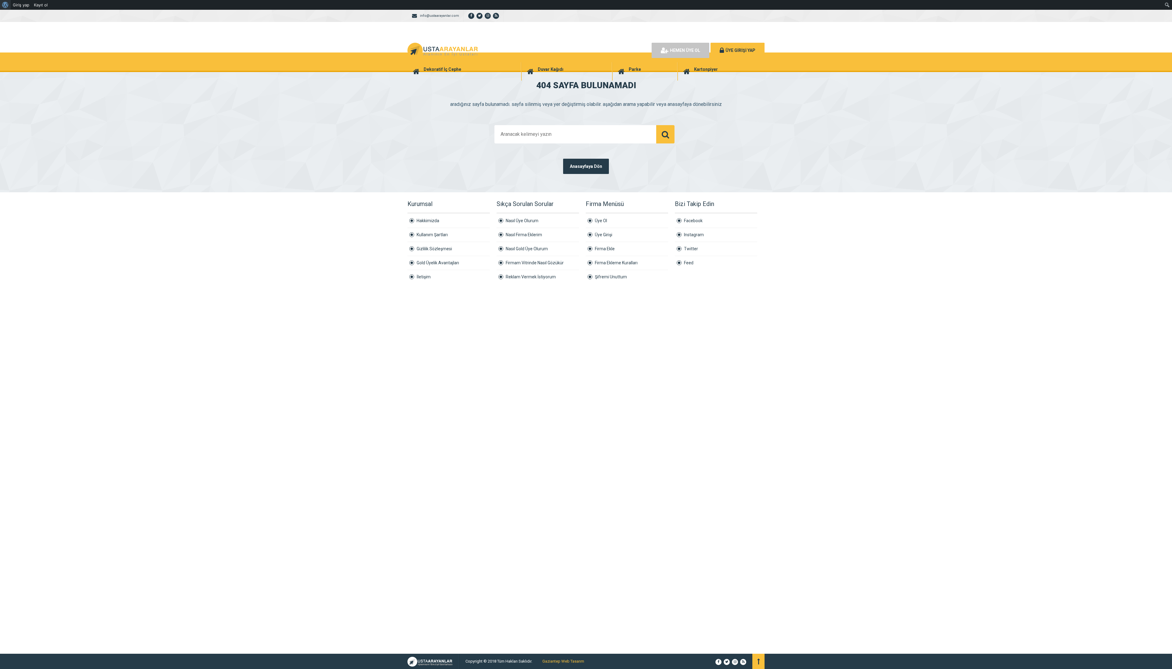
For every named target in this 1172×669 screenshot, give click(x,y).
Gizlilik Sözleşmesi (434, 248)
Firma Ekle (605, 248)
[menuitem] (5, 5)
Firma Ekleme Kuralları (616, 262)
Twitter (691, 248)
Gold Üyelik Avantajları (438, 262)
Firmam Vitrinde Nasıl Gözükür (535, 262)
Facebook (693, 220)
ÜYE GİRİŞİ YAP (740, 50)
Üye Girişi (603, 234)
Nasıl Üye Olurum (522, 220)
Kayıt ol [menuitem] (41, 4)
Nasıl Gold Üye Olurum (527, 248)
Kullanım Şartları (432, 234)
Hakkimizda (428, 220)
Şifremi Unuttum (611, 276)
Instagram (694, 234)
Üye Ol (601, 220)
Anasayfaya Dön (586, 166)
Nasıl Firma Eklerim (524, 234)
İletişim (424, 276)
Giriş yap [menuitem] (21, 4)
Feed (688, 262)
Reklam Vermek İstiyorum (531, 276)
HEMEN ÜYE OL (685, 50)
